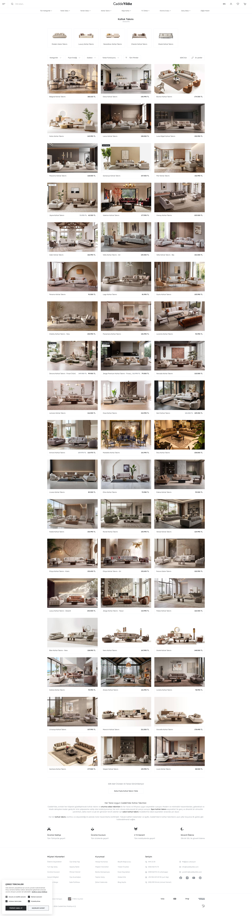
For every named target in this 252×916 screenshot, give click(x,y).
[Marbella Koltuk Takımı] (126, 435)
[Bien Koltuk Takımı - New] (72, 632)
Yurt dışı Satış (52, 867)
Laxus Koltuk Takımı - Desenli (60, 611)
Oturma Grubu (164, 11)
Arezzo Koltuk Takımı (110, 690)
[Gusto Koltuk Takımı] (179, 276)
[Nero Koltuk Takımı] (126, 632)
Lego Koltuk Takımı (110, 294)
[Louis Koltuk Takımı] (179, 751)
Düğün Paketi (205, 11)
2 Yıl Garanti (139, 835)
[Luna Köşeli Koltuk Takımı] (179, 118)
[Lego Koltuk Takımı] (126, 276)
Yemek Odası (84, 11)
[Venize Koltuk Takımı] (179, 514)
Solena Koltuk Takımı (57, 690)
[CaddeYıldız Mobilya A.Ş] (122, 4)
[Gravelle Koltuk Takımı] (179, 711)
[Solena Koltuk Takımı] (72, 672)
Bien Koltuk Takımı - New (58, 650)
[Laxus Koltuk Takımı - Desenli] (72, 593)
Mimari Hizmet (74, 872)
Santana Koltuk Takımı (57, 769)
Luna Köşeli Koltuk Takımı (165, 136)
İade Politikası (74, 882)
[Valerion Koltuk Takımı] (126, 197)
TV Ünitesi (144, 11)
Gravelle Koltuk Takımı (164, 729)
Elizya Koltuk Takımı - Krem (59, 571)
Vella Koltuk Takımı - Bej (165, 255)
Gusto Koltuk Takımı (163, 294)
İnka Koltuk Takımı (163, 453)
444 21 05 (151, 862)
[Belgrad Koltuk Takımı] (72, 79)
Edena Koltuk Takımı (163, 492)
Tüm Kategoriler (45, 11)
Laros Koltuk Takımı (110, 136)
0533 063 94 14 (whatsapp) (158, 872)
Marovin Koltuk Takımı (111, 729)
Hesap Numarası (101, 862)
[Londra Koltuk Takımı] (179, 672)
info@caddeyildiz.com (190, 867)
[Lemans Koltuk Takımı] (72, 395)
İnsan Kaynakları (124, 872)
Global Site (122, 877)
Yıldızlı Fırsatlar (123, 867)
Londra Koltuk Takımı (164, 690)
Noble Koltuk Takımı (56, 532)
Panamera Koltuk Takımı (112, 334)
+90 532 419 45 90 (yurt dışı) (158, 877)
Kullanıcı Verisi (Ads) (15, 901)
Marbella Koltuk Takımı (111, 453)
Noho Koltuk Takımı (56, 136)
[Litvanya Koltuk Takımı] (72, 711)
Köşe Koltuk (125, 11)
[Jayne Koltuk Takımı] (72, 197)
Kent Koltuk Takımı (163, 413)
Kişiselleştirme (35, 901)
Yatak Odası (64, 11)
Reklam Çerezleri (36, 897)
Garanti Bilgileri (53, 877)
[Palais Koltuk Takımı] (179, 593)
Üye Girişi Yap (74, 862)
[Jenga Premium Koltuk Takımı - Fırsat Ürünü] (126, 355)
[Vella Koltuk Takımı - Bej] (179, 237)
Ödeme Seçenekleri (54, 862)
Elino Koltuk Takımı (110, 492)
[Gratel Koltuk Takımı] (179, 632)
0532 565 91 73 (153, 867)
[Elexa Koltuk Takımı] (126, 79)
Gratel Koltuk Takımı (163, 650)
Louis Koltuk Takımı (163, 769)
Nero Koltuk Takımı (110, 650)
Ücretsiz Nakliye (54, 835)
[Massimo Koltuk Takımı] (72, 158)
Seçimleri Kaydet (38, 908)
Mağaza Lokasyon (189, 862)
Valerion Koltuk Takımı (111, 215)
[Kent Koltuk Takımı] (179, 395)
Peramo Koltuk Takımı (57, 294)
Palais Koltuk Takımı (163, 611)
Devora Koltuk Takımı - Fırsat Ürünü (62, 373)
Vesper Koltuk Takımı (110, 769)
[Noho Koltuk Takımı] (72, 118)
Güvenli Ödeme (187, 835)
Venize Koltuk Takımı (163, 532)
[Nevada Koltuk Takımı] (179, 355)
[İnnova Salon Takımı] (179, 553)
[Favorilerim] (238, 4)
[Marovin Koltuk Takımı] (126, 711)
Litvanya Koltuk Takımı (57, 729)
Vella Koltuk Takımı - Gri (111, 255)
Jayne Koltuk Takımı (56, 215)
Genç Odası (185, 11)
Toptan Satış (100, 877)
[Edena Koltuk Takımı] (179, 474)
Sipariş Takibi (74, 867)
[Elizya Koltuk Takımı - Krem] (72, 553)
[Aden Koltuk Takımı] (72, 237)
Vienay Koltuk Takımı (164, 215)
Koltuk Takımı (105, 11)
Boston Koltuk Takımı (164, 97)
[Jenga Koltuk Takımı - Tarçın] (126, 593)
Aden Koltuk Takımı (56, 255)
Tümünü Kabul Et (15, 908)
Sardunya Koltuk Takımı (111, 176)
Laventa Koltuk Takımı (164, 334)
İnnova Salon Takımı (163, 571)
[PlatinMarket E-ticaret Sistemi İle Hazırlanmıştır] (203, 906)
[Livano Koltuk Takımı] (72, 474)
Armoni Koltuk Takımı (57, 453)
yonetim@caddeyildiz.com (192, 872)
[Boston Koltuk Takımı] (179, 79)
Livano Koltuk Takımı (57, 492)
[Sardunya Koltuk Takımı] (126, 158)
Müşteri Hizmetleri (102, 867)
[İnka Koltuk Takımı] (179, 435)
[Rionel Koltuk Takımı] (126, 514)
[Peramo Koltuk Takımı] (72, 276)
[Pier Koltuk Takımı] (179, 158)
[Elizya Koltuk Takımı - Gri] (126, 553)
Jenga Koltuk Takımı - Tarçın (113, 611)
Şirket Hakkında (101, 882)
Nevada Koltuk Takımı (164, 373)
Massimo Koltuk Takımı (57, 176)
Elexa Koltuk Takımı (110, 97)
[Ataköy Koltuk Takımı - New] (72, 316)
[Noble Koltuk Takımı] (72, 514)
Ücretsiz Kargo (52, 882)
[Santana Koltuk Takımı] (72, 751)
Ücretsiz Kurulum (98, 835)
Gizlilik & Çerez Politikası (39, 892)
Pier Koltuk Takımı (163, 176)
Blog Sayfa (122, 882)
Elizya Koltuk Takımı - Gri (112, 571)
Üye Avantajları (75, 877)
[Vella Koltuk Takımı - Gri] (126, 237)
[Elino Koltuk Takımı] (126, 474)
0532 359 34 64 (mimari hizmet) (159, 882)
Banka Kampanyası (102, 872)
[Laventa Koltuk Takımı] (179, 316)
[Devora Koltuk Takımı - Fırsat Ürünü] (72, 355)
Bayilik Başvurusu (124, 862)
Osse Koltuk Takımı (110, 413)
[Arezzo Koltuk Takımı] (126, 672)
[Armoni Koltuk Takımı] (72, 435)
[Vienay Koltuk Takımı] (179, 197)
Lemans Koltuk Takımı (57, 413)
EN (224, 4)
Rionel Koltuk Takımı (110, 532)
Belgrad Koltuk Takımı (57, 97)
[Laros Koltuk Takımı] (126, 118)
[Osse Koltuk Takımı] (126, 395)
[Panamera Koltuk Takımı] (126, 316)
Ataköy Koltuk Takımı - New (59, 334)
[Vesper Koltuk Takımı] (126, 751)
